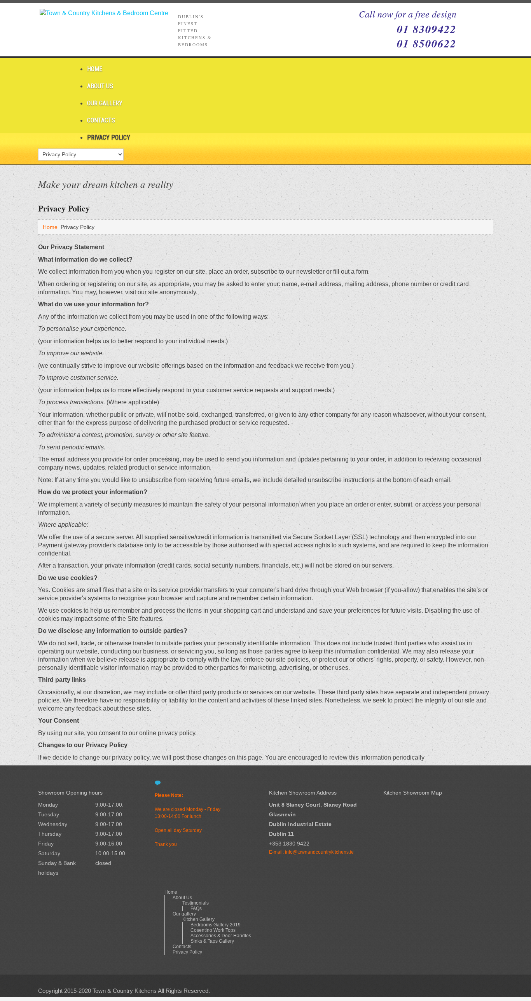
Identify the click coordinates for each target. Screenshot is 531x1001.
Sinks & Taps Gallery (212, 941)
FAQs (196, 908)
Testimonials (195, 903)
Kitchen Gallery (198, 919)
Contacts (101, 120)
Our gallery (104, 103)
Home (94, 69)
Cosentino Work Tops (213, 930)
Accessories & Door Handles (220, 935)
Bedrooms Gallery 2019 (215, 925)
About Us (100, 86)
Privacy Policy (108, 137)
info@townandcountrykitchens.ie (319, 852)
